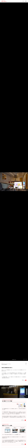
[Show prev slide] (24, 359)
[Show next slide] (26, 359)
